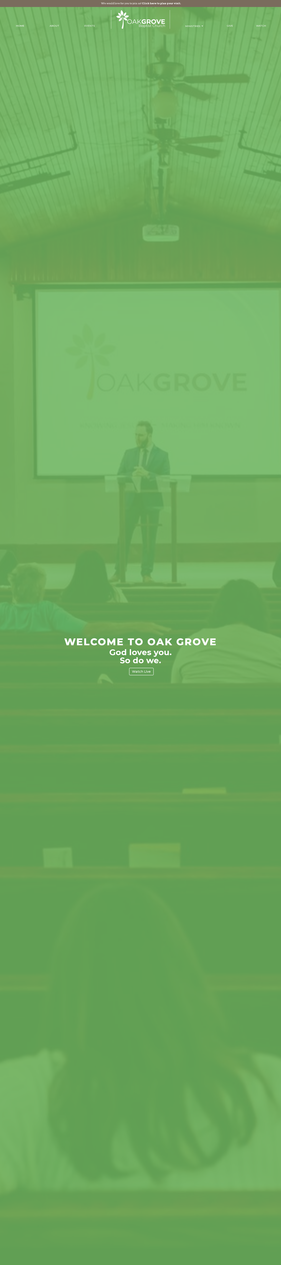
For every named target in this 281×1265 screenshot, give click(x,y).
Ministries (192, 26)
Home (20, 25)
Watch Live (141, 671)
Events (89, 25)
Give (230, 25)
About (54, 25)
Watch (261, 25)
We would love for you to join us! (141, 3)
